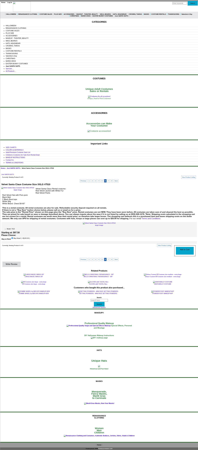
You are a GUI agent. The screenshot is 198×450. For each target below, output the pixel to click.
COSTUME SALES (45, 14)
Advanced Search (99, 307)
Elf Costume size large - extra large (33, 284)
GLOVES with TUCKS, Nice (98, 284)
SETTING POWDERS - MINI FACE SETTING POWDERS (98, 293)
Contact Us (10, 160)
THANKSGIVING (173, 14)
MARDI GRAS (86, 16)
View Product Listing (188, 177)
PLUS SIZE (58, 14)
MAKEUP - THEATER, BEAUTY (87, 14)
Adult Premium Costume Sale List (18, 152)
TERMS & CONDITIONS (14, 163)
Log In (9, 2)
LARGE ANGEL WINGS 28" (34, 276)
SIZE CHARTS (11, 147)
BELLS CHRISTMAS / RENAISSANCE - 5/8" (98, 276)
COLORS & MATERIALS (14, 150)
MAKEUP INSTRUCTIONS (15, 157)
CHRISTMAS (74, 16)
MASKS (146, 14)
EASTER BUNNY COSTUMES (103, 16)
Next (116, 181)
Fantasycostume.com (105, 448)
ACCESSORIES (69, 14)
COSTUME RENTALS (158, 14)
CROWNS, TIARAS (135, 14)
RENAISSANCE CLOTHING (27, 14)
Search (99, 297)
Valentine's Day (186, 14)
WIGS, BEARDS (105, 14)
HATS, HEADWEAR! (120, 14)
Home (3, 2)
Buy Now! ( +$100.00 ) (22, 238)
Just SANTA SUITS (13, 168)
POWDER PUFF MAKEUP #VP (162, 293)
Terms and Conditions (151, 219)
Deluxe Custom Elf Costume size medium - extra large (162, 276)
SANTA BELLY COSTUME (162, 284)
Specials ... (10, 69)
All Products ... (11, 71)
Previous (83, 181)
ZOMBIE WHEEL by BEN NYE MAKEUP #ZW (34, 293)
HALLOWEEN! (11, 14)
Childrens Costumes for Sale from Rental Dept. (23, 155)
